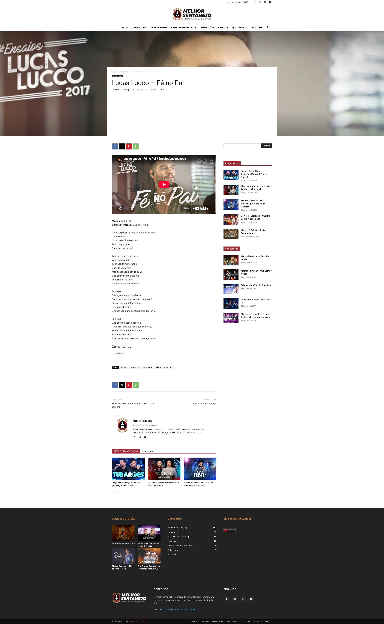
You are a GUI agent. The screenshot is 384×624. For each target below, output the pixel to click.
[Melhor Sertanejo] (192, 14)
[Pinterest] (129, 146)
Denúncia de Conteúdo (262, 621)
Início (114, 71)
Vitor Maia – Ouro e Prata (123, 543)
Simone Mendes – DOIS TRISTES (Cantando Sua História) (253, 203)
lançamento (135, 367)
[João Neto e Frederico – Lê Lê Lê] (231, 303)
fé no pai (124, 367)
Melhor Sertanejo (122, 90)
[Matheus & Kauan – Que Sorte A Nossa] (231, 274)
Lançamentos (159, 27)
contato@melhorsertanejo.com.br (179, 609)
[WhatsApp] (136, 146)
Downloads (140, 27)
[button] (268, 27)
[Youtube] (270, 2)
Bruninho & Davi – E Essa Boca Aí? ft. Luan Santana (133, 405)
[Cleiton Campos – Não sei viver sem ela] (123, 556)
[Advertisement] (192, 114)
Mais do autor (148, 451)
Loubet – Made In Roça (204, 403)
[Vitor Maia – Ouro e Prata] (123, 533)
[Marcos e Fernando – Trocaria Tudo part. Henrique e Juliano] (231, 318)
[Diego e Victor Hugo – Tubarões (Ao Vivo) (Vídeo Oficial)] (128, 469)
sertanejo (167, 367)
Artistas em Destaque (183, 27)
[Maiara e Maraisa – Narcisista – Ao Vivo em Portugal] (164, 469)
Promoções (207, 27)
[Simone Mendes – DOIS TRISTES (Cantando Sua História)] (200, 469)
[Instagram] (260, 2)
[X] (265, 2)
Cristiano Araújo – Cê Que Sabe (256, 285)
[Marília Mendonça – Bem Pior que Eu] (231, 260)
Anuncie (223, 27)
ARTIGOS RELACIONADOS (126, 451)
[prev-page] (114, 491)
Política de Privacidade (200, 621)
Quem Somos (239, 27)
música (158, 367)
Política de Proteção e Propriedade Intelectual (231, 621)
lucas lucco (147, 367)
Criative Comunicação (138, 621)
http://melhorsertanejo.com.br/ (145, 425)
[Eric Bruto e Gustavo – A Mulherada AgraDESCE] (149, 556)
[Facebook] (255, 2)
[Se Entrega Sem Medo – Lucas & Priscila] (149, 533)
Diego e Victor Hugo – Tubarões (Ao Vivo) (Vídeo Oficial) (254, 174)
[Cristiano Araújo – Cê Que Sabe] (231, 289)
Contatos (256, 27)
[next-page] (118, 491)
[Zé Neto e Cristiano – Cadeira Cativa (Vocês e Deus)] (231, 219)
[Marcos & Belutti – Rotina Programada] (231, 234)
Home (125, 27)
